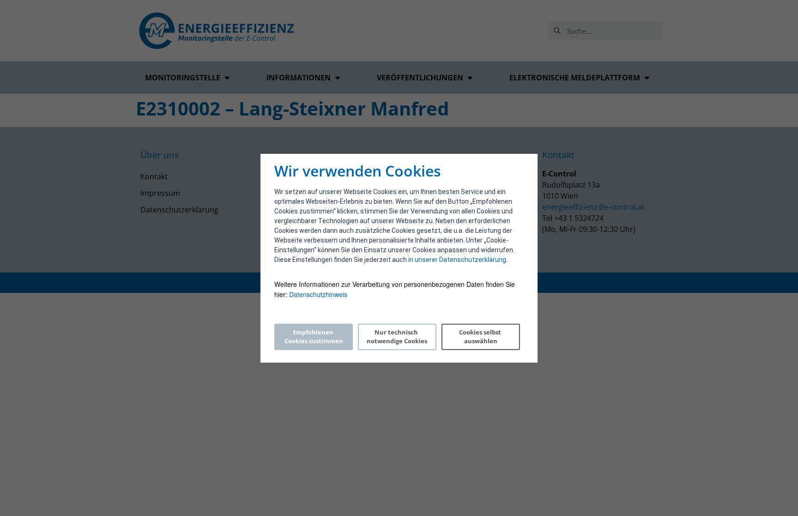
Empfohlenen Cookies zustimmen (313, 337)
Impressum (160, 193)
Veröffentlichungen (420, 78)
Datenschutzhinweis (318, 294)
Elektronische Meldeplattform (574, 78)
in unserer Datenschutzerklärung (457, 259)
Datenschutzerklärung (179, 210)
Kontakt (154, 176)
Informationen (298, 78)
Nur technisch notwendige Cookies (397, 337)
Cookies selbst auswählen (480, 337)
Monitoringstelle (182, 78)
